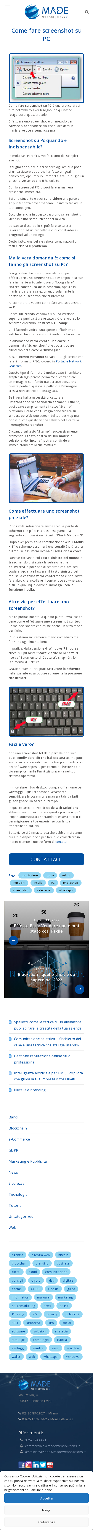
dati (52, 1280)
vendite (38, 1348)
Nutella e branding (30, 1090)
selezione (44, 890)
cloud (33, 1272)
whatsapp (66, 890)
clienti (16, 1272)
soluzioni (40, 1331)
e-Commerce (19, 1139)
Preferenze (47, 1522)
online (64, 1306)
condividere (30, 875)
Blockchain (18, 1128)
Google (53, 1289)
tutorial (62, 1340)
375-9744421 (35, 1440)
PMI (35, 1314)
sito (51, 1323)
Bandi (13, 1117)
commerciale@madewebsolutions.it (52, 1446)
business (63, 1263)
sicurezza (33, 1323)
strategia (61, 1331)
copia (50, 875)
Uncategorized (21, 1216)
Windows (72, 1357)
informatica (20, 1297)
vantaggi (18, 1348)
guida (71, 1289)
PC (53, 883)
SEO (15, 1323)
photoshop (70, 883)
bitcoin (63, 1255)
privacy (52, 1314)
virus (55, 1348)
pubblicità (72, 1314)
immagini (19, 883)
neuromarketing (23, 1306)
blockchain (19, 1263)
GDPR (13, 1150)
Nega (46, 1510)
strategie (18, 1340)
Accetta (46, 1498)
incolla (38, 883)
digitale (68, 1280)
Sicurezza (17, 1183)
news (47, 1306)
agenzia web (41, 1255)
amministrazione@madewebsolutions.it (55, 1452)
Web (12, 1227)
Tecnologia (18, 1194)
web (32, 1357)
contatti (61, 842)
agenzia (17, 1255)
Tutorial (15, 1205)
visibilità (73, 1348)
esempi (17, 1289)
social (67, 1323)
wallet (16, 1357)
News (13, 1172)
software (18, 1331)
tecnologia (41, 1340)
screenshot (21, 890)
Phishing (18, 1314)
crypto (36, 1280)
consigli (17, 1280)
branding (42, 1263)
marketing (65, 1297)
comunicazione (56, 1272)
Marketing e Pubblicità (28, 1161)
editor (66, 875)
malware (43, 1297)
